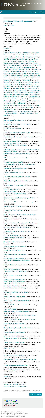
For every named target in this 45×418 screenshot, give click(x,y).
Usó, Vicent (7, 261)
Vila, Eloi (16, 80)
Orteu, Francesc (21, 82)
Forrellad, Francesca (26, 93)
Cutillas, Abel (10, 103)
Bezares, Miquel (9, 128)
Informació (7, 48)
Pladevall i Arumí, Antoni (33, 65)
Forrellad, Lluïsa (11, 93)
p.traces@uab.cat (13, 416)
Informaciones (22, 386)
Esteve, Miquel (21, 74)
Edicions (6, 53)
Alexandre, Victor (9, 177)
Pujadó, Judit (26, 99)
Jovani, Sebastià (34, 82)
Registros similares (35, 394)
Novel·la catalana (15, 53)
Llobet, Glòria (21, 101)
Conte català (26, 53)
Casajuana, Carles (16, 65)
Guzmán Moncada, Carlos (12, 105)
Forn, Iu (22, 97)
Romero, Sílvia (8, 189)
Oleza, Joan (7, 292)
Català (31, 12)
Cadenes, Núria (15, 72)
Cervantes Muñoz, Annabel (12, 315)
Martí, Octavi (30, 61)
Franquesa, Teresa (10, 90)
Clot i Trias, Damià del (10, 198)
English (36, 12)
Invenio (9, 415)
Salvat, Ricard (15, 57)
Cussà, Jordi (7, 80)
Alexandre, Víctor (29, 67)
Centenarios (7, 384)
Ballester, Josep (25, 63)
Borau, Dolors (8, 162)
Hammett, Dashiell (26, 114)
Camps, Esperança (10, 69)
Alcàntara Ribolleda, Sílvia (24, 55)
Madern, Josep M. (15, 95)
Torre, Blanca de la (10, 84)
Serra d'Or (7, 376)
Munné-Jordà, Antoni (16, 78)
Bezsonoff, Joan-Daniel (30, 57)
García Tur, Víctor (9, 145)
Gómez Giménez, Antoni (11, 328)
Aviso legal (22, 416)
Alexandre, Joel (32, 88)
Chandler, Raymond (10, 114)
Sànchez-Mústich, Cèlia (13, 67)
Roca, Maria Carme (10, 269)
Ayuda (26, 413)
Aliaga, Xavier (27, 72)
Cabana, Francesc (35, 90)
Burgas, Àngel (8, 82)
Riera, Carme (23, 90)
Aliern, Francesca (34, 101)
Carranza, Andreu (19, 88)
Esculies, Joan (15, 76)
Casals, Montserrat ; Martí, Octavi (14, 149)
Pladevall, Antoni (9, 168)
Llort (5, 219)
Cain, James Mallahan (10, 111)
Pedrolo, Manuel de (26, 111)
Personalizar (20, 413)
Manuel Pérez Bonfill (19, 384)
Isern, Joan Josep (8, 25)
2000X (37, 53)
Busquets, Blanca (31, 78)
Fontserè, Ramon (23, 86)
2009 (32, 53)
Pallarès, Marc (23, 59)
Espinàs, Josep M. (28, 76)
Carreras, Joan (8, 55)
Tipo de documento (9, 386)
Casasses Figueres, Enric (25, 107)
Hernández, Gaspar (10, 59)
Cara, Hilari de (26, 80)
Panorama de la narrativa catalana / (18, 21)
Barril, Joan (15, 99)
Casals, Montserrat (17, 61)
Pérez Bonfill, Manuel (10, 97)
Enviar (13, 413)
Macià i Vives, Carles (30, 95)
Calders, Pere (22, 103)
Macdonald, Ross (9, 109)
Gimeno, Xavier (23, 69)
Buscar (9, 413)
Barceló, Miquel (9, 206)
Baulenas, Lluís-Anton (11, 63)
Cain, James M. (8, 359)
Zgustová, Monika (25, 84)
